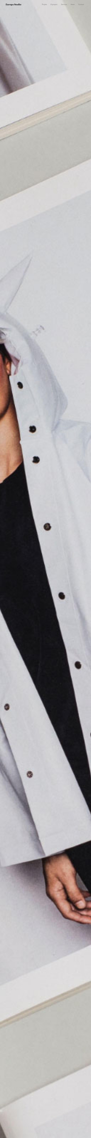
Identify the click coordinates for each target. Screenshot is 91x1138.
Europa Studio (13, 4)
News (73, 4)
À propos (54, 4)
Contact (81, 4)
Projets (44, 4)
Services (64, 4)
